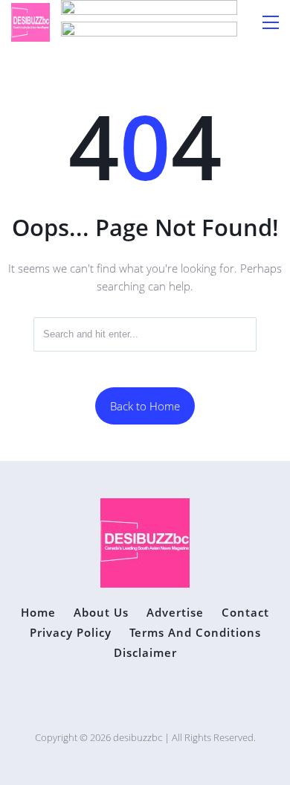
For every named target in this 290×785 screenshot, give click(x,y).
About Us (101, 612)
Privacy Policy (71, 632)
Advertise (175, 612)
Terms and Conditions (195, 632)
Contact (245, 612)
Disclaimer (145, 652)
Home (38, 612)
